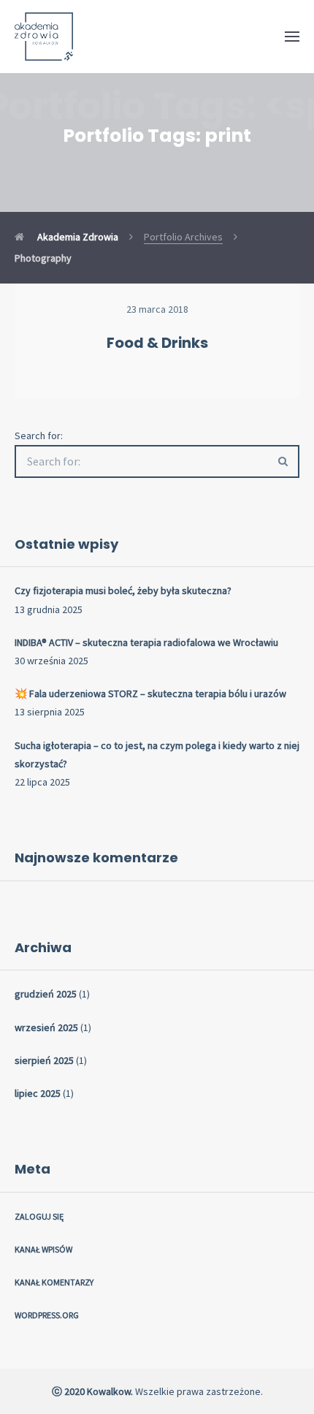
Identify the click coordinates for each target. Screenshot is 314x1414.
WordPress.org (47, 1315)
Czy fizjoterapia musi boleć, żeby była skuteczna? (123, 590)
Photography (43, 258)
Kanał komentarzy (54, 1282)
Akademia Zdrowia (76, 236)
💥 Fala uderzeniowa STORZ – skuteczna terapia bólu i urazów (150, 693)
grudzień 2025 (46, 993)
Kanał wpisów (43, 1249)
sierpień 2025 (44, 1060)
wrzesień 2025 (46, 1027)
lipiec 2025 (38, 1093)
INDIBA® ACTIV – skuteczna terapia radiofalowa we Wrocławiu (146, 642)
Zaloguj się (39, 1216)
